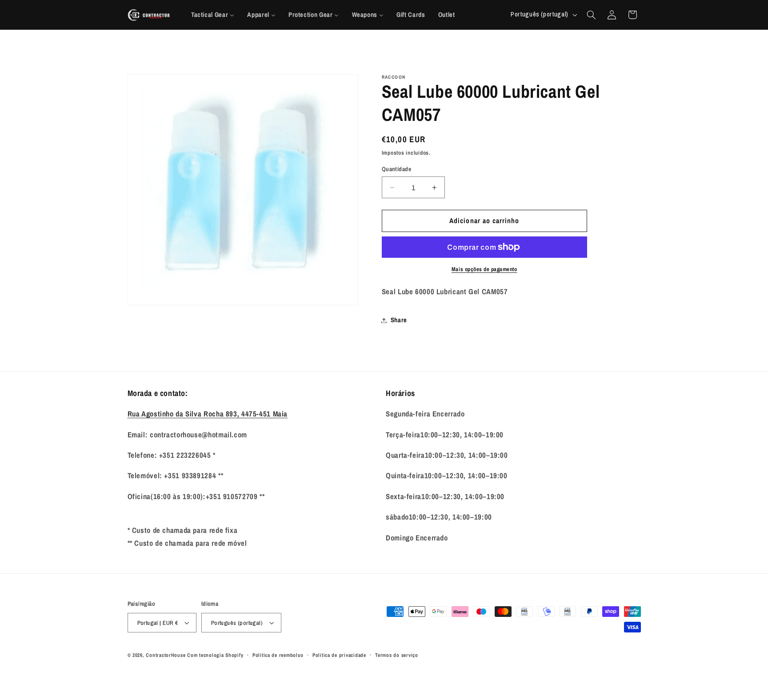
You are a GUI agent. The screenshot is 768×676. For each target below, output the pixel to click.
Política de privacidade (339, 655)
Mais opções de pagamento (484, 269)
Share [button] (399, 320)
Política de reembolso (277, 655)
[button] (591, 14)
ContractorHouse (165, 655)
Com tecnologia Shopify (215, 655)
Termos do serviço (396, 655)
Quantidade (396, 169)
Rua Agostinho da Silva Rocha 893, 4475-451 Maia (208, 414)
